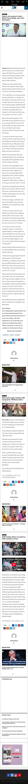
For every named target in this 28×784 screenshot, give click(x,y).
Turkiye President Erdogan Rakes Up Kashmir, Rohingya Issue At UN (13, 668)
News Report (4, 534)
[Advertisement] (14, 53)
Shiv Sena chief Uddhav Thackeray (9, 477)
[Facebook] (8, 775)
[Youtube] (19, 775)
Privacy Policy (7, 2)
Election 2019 (4, 395)
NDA (19, 475)
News (3, 14)
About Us (2, 2)
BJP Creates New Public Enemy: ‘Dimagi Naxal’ (12, 731)
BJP (3, 475)
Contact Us (23, 2)
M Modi (15, 475)
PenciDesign (14, 782)
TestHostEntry (5, 21)
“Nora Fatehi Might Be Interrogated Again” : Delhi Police (12, 385)
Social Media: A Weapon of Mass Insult (10, 719)
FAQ (26, 1)
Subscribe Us (18, 2)
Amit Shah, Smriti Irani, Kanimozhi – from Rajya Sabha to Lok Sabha (13, 524)
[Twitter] (12, 775)
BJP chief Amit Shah (9, 475)
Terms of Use (12, 2)
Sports (6, 14)
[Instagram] (15, 775)
